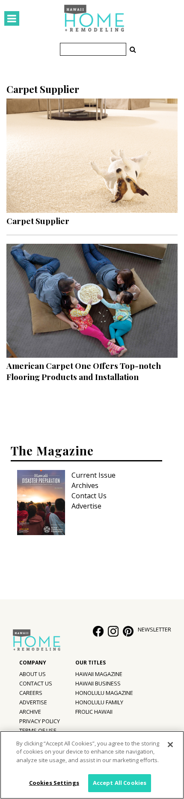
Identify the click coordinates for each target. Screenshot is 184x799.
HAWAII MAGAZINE (98, 674)
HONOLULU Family (99, 702)
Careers (30, 693)
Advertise (86, 506)
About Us (32, 674)
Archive (30, 711)
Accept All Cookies (119, 783)
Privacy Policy (39, 721)
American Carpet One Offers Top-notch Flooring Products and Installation (83, 371)
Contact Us (89, 495)
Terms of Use (37, 730)
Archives (84, 485)
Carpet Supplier (37, 220)
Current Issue (93, 475)
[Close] (170, 744)
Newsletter (154, 629)
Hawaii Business (98, 683)
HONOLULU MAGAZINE (104, 693)
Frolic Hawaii (94, 711)
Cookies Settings (54, 783)
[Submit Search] (132, 49)
